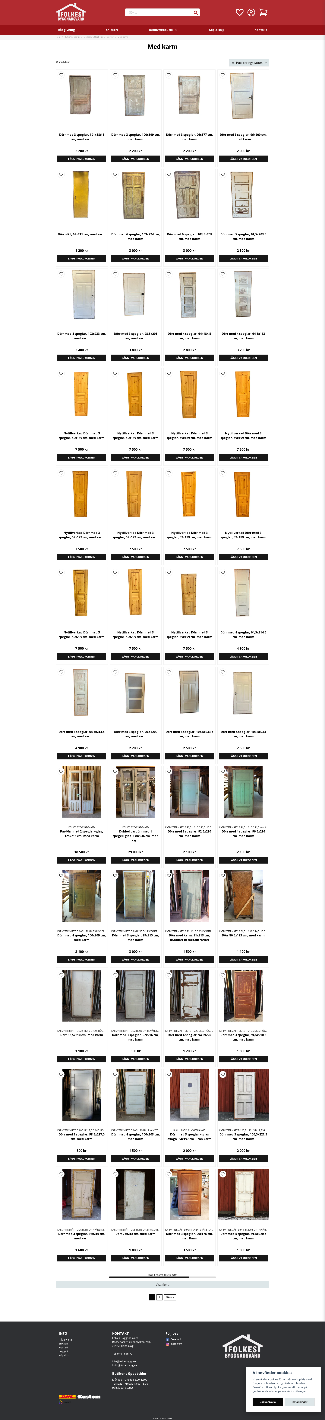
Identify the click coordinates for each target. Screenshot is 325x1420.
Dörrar (110, 36)
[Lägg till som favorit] (239, 12)
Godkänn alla (268, 1401)
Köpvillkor (65, 1355)
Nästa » (170, 1297)
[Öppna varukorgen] (263, 12)
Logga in (64, 1351)
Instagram (176, 1343)
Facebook (176, 1339)
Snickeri (112, 30)
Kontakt (261, 30)
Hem (58, 36)
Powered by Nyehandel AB (162, 1418)
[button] (196, 13)
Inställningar (300, 1401)
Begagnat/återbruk (93, 36)
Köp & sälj (216, 30)
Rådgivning (66, 30)
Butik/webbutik (161, 30)
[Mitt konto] (251, 12)
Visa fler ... (162, 1285)
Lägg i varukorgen (81, 159)
